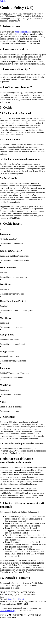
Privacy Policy (37, 617)
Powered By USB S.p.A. (11, 620)
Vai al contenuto (6, 1)
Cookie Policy (23, 617)
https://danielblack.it (23, 32)
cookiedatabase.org (7, 611)
